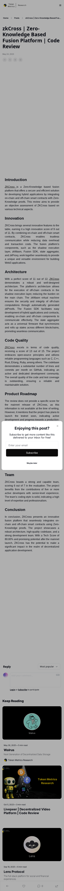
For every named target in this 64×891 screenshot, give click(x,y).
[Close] (57, 426)
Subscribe (32, 452)
